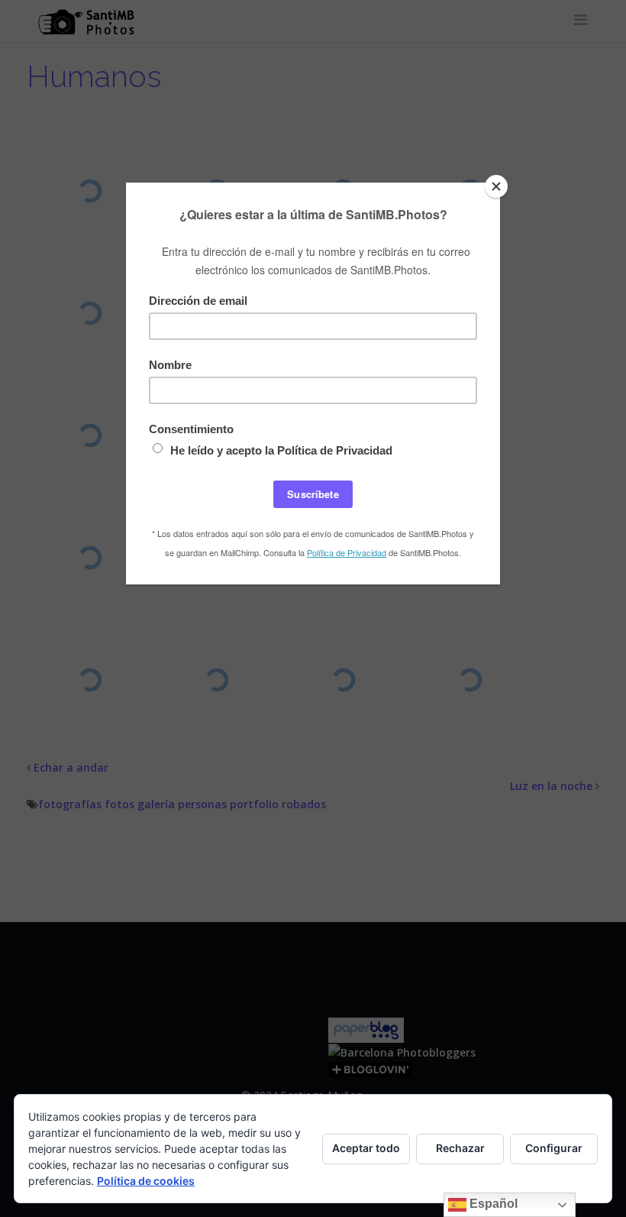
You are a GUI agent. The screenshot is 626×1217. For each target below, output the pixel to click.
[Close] (496, 186)
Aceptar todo (366, 1147)
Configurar (553, 1147)
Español (492, 1203)
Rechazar (460, 1147)
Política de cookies (146, 1180)
